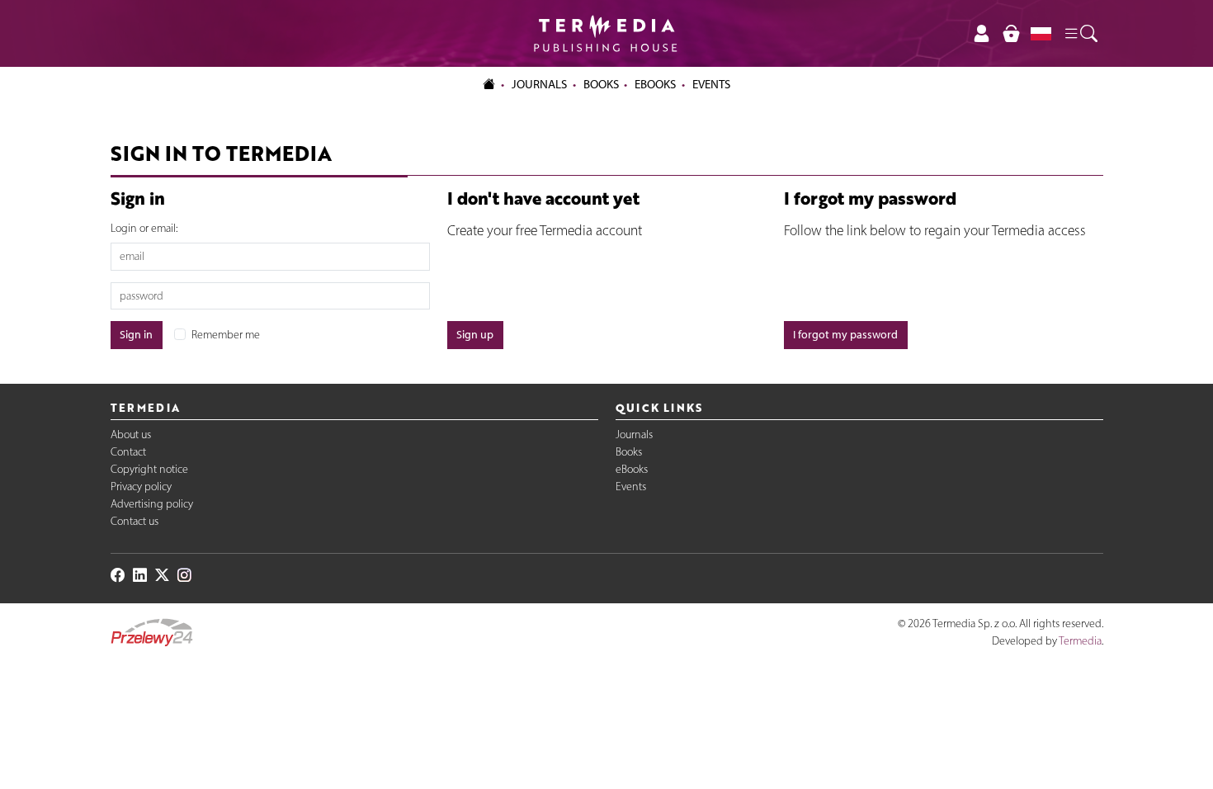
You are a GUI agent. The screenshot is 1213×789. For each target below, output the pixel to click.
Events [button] (711, 84)
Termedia (1080, 641)
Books (601, 84)
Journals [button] (539, 84)
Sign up (474, 335)
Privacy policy (141, 487)
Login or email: (144, 228)
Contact (128, 452)
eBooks (655, 84)
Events (631, 487)
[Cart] (1010, 33)
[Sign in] (982, 33)
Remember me (225, 335)
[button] (1080, 34)
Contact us (134, 521)
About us (131, 435)
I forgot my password (845, 335)
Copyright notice (149, 469)
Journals (634, 435)
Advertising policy (152, 504)
